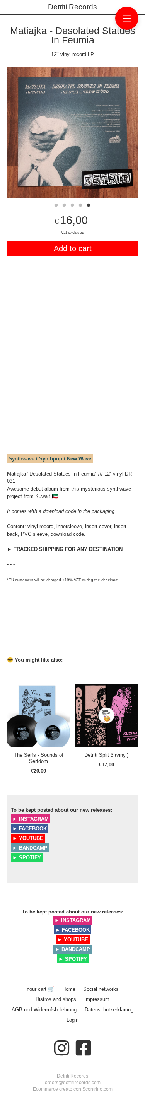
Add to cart (73, 248)
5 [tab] (88, 204)
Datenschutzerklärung (109, 1010)
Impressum (96, 999)
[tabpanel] (72, 132)
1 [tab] (56, 204)
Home (68, 989)
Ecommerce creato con (73, 1089)
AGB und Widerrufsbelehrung (44, 1010)
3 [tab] (72, 204)
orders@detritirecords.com (73, 1082)
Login (72, 1020)
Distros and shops (56, 999)
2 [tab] (64, 204)
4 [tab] (80, 204)
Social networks (101, 989)
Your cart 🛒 (40, 989)
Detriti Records (72, 7)
